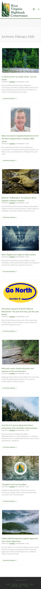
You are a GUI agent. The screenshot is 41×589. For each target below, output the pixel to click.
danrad (12, 82)
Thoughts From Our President (14, 484)
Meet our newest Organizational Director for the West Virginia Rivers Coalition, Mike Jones (20, 139)
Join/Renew (24, 584)
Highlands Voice (16, 586)
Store (31, 584)
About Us (15, 584)
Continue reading (9, 98)
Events (26, 586)
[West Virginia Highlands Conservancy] (15, 9)
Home (8, 584)
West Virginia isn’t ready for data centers (19, 255)
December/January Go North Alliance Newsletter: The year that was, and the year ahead (20, 312)
